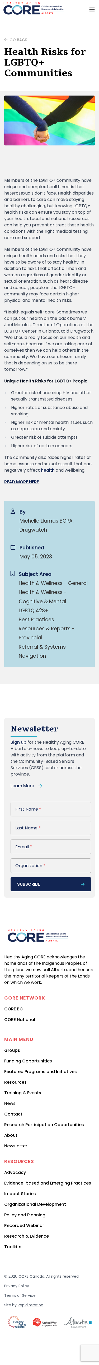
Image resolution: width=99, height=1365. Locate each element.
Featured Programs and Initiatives (40, 1072)
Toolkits (12, 1247)
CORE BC (13, 1009)
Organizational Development (35, 1204)
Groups (12, 1050)
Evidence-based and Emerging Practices (47, 1183)
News (10, 1103)
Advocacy (15, 1172)
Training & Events (22, 1093)
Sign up (18, 742)
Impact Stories (20, 1194)
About (10, 1135)
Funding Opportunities (28, 1061)
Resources (15, 1082)
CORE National (19, 1020)
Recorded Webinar (24, 1225)
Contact (13, 1114)
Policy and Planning (24, 1215)
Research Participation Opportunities (44, 1125)
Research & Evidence (26, 1236)
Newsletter (15, 1146)
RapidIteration (30, 1305)
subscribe (28, 884)
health (48, 470)
